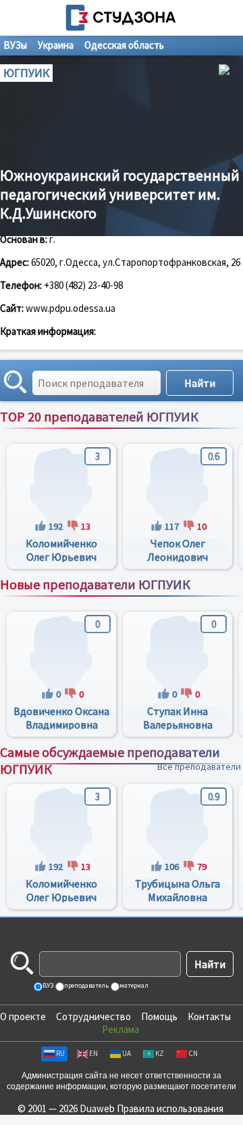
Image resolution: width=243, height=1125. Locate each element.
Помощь (159, 1016)
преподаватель (86, 985)
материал (133, 985)
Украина (56, 45)
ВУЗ (47, 985)
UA (126, 1053)
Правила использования (170, 1108)
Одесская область (124, 45)
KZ (159, 1053)
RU (60, 1053)
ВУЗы (15, 45)
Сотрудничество (93, 1016)
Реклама (120, 1029)
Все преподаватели (199, 431)
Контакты (209, 1016)
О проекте (23, 1016)
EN (93, 1053)
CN (193, 1053)
